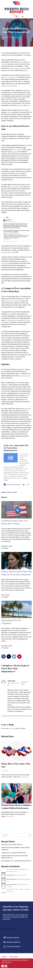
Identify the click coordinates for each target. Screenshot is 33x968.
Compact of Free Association (13, 300)
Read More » (25, 777)
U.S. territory (17, 149)
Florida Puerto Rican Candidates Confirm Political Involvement (16, 806)
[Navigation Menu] (16, 16)
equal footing (27, 408)
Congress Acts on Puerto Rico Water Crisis (13, 852)
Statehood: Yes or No (21, 875)
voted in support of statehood (18, 68)
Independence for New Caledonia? (11, 622)
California (21, 105)
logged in (11, 728)
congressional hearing (7, 252)
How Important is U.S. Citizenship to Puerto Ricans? (16, 861)
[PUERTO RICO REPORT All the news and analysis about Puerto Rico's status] (16, 3)
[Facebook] (3, 656)
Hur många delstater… (12, 869)
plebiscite (25, 70)
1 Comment (6, 37)
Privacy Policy (14, 956)
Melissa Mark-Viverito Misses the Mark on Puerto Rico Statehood (16, 573)
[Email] (14, 656)
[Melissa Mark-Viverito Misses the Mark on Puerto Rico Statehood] (16, 569)
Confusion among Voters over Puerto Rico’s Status (14, 522)
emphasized (4, 263)
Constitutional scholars (13, 320)
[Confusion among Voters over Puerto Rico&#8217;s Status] (16, 518)
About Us (4, 956)
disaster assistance (24, 375)
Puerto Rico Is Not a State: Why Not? (15, 765)
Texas (28, 105)
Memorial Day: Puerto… (13, 889)
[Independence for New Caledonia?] (16, 617)
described (15, 151)
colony (9, 112)
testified (9, 314)
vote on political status (10, 77)
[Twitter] (9, 656)
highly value (21, 62)
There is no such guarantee (9, 85)
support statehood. (15, 186)
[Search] (22, 16)
